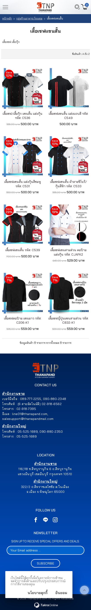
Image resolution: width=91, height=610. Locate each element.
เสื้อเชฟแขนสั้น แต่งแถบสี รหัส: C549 (68, 116)
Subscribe (45, 563)
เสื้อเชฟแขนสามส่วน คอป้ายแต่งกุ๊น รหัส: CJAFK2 (68, 252)
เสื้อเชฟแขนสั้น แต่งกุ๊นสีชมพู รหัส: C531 (22, 184)
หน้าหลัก (7, 18)
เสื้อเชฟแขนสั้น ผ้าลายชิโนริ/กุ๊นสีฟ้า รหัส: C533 (68, 184)
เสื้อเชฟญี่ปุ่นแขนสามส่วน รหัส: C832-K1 (68, 320)
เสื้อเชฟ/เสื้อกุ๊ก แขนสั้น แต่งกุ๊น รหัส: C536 (22, 116)
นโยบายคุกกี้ (37, 593)
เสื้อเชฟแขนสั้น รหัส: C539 (22, 250)
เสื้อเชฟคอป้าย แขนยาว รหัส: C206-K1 (22, 320)
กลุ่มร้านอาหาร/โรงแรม (29, 18)
